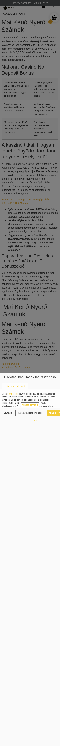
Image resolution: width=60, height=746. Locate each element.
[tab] (15, 386)
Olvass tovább (30, 404)
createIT (34, 421)
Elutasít (8, 413)
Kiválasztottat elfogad (30, 413)
